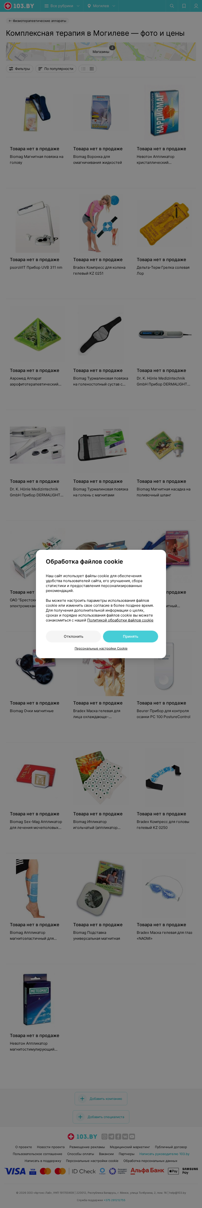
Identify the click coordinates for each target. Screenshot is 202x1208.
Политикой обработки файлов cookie (120, 620)
